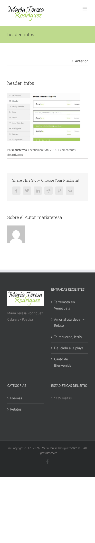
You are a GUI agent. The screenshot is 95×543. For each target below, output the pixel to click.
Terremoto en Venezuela (64, 305)
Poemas (16, 398)
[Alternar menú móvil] (85, 8)
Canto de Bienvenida (62, 362)
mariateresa (19, 150)
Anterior (81, 61)
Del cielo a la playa (68, 348)
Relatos (15, 409)
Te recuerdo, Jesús (68, 336)
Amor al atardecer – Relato (69, 322)
